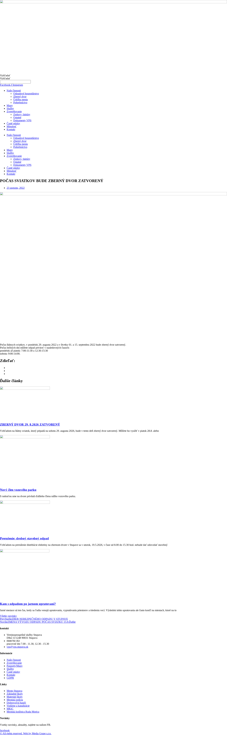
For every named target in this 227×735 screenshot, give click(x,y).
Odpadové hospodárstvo (26, 93)
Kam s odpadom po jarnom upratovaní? (28, 604)
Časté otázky (13, 123)
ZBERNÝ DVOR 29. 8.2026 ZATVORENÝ (30, 424)
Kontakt (11, 129)
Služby (10, 108)
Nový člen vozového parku (18, 489)
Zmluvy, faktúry (21, 114)
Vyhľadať (5, 75)
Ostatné (17, 117)
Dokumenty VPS (22, 120)
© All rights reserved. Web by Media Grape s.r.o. (25, 733)
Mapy (10, 105)
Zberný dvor (19, 96)
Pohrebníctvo (20, 102)
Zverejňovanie (14, 111)
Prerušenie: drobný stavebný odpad (24, 538)
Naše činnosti (14, 90)
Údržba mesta (20, 99)
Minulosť (11, 126)
